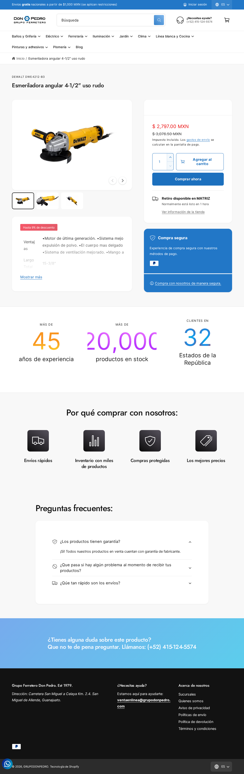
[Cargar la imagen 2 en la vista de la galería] (47, 200)
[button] (227, 20)
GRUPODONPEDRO (35, 766)
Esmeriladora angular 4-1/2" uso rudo (56, 58)
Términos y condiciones (197, 729)
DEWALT (18, 76)
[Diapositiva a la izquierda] (113, 180)
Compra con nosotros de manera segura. (188, 283)
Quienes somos (190, 701)
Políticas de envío (192, 715)
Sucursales (187, 694)
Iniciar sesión (197, 4)
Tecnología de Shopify (64, 766)
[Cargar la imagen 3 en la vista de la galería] (72, 200)
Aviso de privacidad (194, 708)
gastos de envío (198, 139)
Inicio (20, 58)
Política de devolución (195, 722)
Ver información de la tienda (183, 212)
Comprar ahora (188, 179)
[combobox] (111, 20)
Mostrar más (31, 277)
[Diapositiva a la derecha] (122, 180)
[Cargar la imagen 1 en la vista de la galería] (23, 200)
